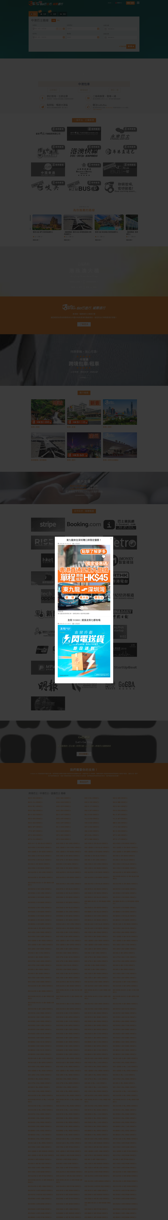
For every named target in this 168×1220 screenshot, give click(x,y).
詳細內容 (60, 611)
